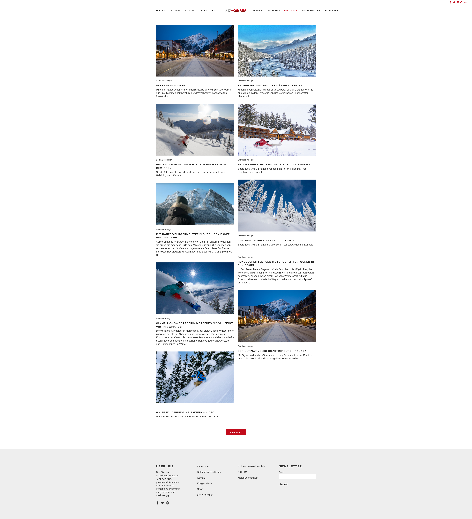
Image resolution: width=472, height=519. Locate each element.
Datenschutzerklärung (209, 472)
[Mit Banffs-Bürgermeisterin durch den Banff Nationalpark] (195, 204)
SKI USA (242, 472)
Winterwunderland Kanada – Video (266, 240)
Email (281, 472)
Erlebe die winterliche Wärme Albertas (270, 85)
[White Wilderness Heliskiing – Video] (195, 377)
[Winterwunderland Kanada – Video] (277, 205)
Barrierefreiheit (205, 494)
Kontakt (201, 477)
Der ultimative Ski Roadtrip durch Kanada (272, 351)
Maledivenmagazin (248, 477)
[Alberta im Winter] (195, 51)
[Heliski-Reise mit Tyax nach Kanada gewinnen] (277, 130)
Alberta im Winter (170, 85)
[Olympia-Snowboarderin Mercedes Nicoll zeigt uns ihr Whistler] (195, 288)
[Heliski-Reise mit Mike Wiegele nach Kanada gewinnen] (195, 130)
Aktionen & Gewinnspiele (251, 466)
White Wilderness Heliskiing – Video (185, 412)
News (200, 489)
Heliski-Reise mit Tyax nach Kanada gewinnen (274, 164)
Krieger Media (204, 483)
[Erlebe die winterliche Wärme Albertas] (277, 51)
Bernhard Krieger (164, 81)
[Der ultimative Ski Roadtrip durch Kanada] (277, 316)
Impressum (203, 466)
